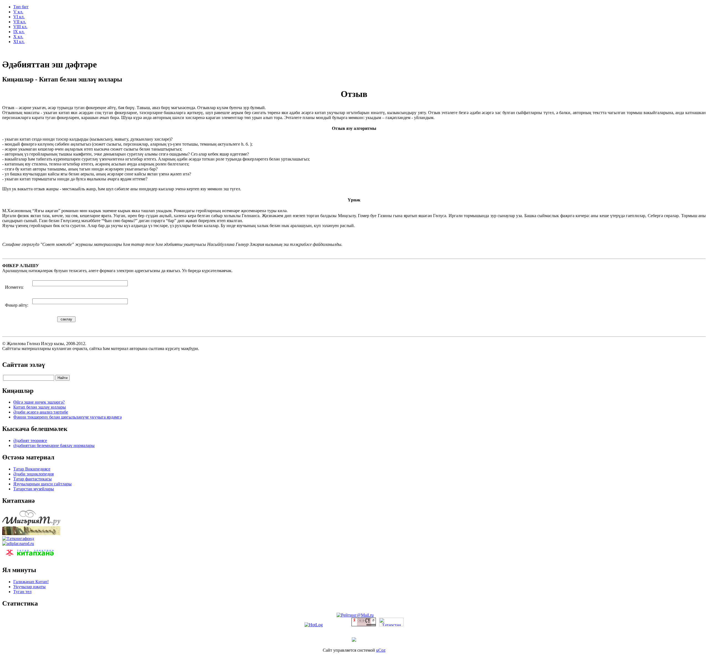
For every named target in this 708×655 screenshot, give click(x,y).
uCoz (381, 650)
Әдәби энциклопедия (33, 474)
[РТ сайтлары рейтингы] (391, 624)
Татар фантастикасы (32, 479)
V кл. (18, 11)
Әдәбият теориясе (30, 440)
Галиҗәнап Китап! (31, 581)
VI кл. (19, 16)
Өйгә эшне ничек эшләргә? (39, 402)
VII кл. (19, 21)
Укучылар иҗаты (29, 586)
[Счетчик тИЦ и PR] (364, 624)
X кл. (18, 36)
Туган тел (22, 591)
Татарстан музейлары (33, 488)
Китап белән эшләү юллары (39, 407)
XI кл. (19, 41)
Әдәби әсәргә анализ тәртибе (40, 412)
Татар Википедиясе (31, 469)
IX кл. (19, 31)
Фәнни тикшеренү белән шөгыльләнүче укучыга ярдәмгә (67, 417)
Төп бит (20, 6)
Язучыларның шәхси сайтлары (42, 484)
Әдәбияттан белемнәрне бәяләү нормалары (54, 445)
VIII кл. (20, 26)
